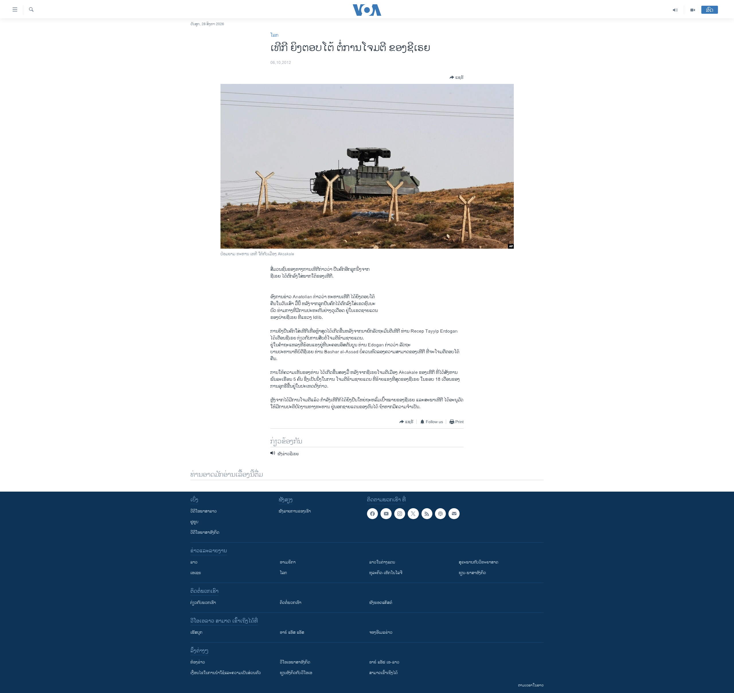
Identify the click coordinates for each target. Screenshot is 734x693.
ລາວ (194, 562)
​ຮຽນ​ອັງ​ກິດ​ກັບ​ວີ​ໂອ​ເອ (296, 673)
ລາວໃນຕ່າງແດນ (382, 562)
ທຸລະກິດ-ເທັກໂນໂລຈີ (385, 573)
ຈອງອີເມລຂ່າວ (381, 632)
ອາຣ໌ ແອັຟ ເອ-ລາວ (384, 662)
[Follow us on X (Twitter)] (413, 513)
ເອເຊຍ (195, 573)
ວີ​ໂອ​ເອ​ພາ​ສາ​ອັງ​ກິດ (295, 662)
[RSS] (426, 513)
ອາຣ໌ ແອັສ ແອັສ (292, 632)
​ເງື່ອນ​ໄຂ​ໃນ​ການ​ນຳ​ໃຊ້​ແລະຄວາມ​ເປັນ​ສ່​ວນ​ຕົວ (225, 673)
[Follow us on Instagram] (399, 513)
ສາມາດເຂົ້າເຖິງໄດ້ (383, 673)
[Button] (457, 77)
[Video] (692, 10)
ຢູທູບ (194, 522)
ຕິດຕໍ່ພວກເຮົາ (290, 603)
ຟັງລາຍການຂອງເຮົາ (295, 511)
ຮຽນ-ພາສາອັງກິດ (472, 573)
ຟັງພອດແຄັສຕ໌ (380, 603)
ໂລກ (274, 35)
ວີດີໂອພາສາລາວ (203, 511)
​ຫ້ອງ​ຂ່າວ (197, 662)
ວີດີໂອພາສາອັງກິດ (204, 532)
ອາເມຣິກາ (288, 562)
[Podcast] (440, 513)
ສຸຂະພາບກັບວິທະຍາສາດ (478, 562)
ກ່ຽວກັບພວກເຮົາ (203, 603)
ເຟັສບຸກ (196, 632)
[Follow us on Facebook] (372, 513)
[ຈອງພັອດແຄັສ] (453, 513)
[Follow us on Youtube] (385, 513)
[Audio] (675, 10)
